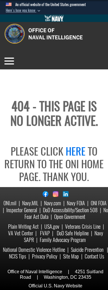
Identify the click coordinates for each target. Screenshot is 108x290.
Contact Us (94, 256)
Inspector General (21, 210)
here (76, 151)
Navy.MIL (30, 203)
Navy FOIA (76, 203)
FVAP (45, 233)
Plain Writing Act (23, 226)
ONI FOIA (99, 203)
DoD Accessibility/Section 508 (70, 210)
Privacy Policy (44, 256)
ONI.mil (9, 203)
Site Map (71, 256)
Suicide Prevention (88, 249)
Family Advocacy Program (63, 239)
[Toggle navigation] (9, 61)
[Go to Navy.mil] (54, 18)
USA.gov (51, 226)
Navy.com (52, 203)
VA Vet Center (20, 233)
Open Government (69, 216)
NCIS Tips (17, 256)
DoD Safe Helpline (73, 233)
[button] (23, 10)
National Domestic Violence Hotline (34, 249)
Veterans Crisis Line (83, 226)
